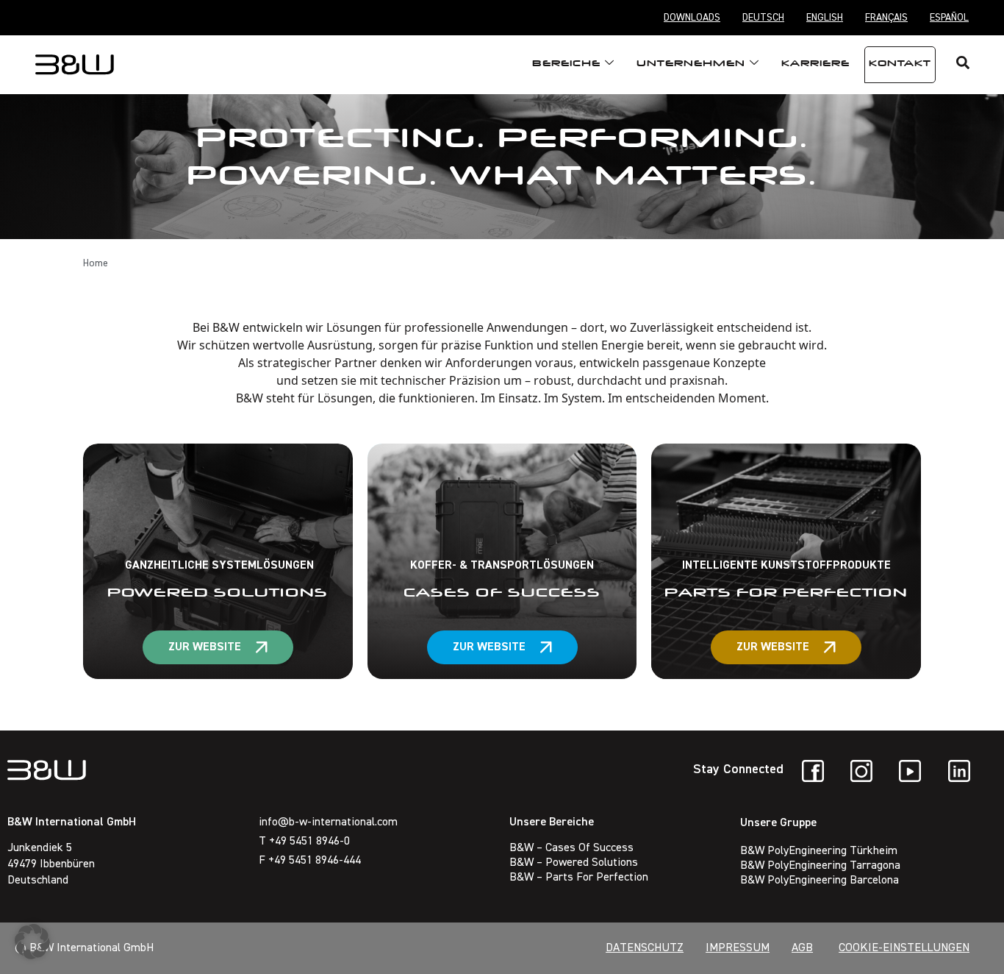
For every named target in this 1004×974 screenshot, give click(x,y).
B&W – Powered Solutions (573, 863)
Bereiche (566, 65)
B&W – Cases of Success (571, 848)
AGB (802, 948)
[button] (32, 941)
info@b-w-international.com (328, 822)
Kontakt (900, 65)
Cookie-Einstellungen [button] (904, 948)
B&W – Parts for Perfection (578, 878)
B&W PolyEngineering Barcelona (819, 880)
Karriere (815, 65)
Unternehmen (691, 65)
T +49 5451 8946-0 (304, 841)
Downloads (692, 18)
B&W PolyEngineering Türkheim (818, 851)
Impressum (738, 948)
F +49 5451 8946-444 (310, 861)
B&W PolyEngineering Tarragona (820, 866)
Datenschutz (645, 948)
